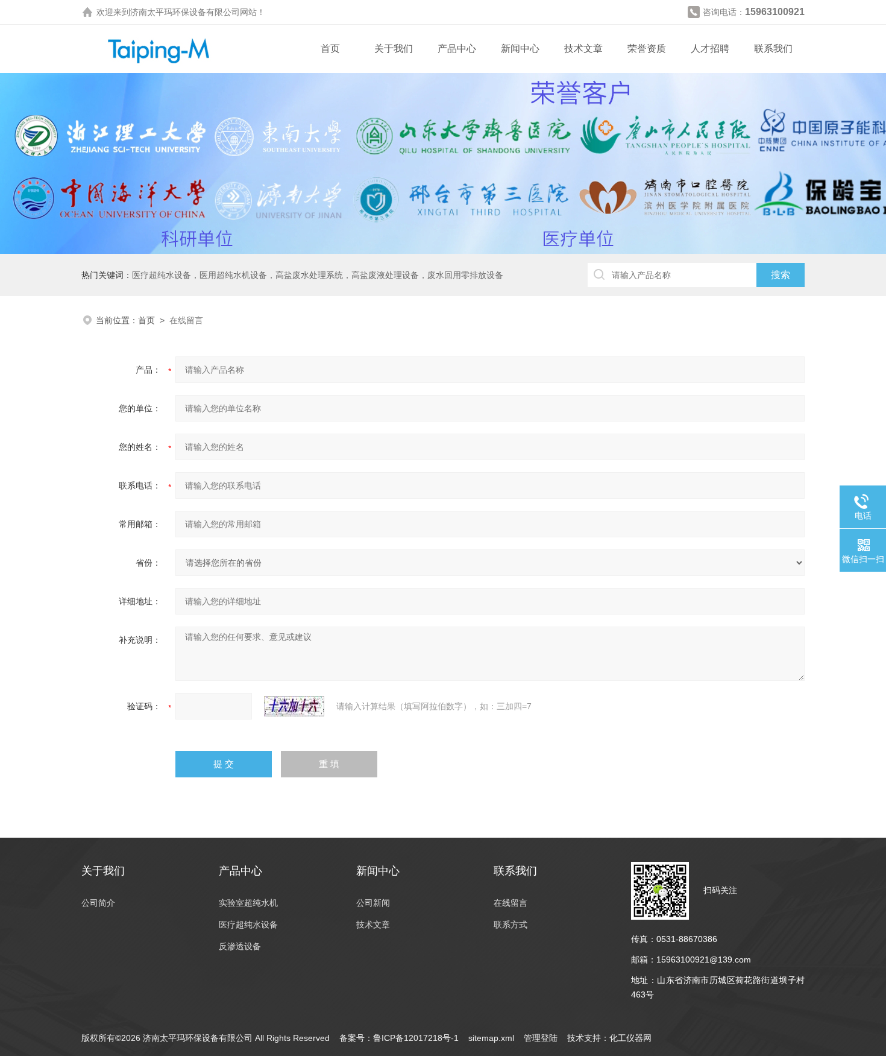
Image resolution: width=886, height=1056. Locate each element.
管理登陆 (541, 1038)
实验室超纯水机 (248, 903)
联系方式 (510, 924)
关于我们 (393, 48)
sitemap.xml (491, 1038)
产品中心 (457, 48)
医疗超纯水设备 (248, 924)
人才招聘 (710, 48)
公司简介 (98, 903)
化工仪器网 (630, 1038)
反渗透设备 (240, 946)
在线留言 (510, 903)
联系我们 (773, 48)
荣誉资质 (646, 48)
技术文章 (583, 48)
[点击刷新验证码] (294, 706)
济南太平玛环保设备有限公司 (185, 12)
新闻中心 (520, 48)
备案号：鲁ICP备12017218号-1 (399, 1038)
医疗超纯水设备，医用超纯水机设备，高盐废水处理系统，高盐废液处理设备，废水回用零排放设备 (317, 275)
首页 (330, 48)
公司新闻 (373, 903)
